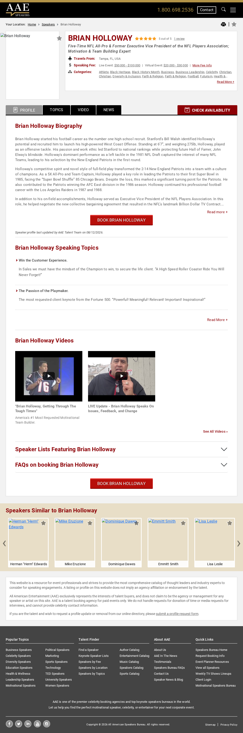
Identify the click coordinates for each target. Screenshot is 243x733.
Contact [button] (206, 10)
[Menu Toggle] (233, 10)
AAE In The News (165, 656)
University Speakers (58, 679)
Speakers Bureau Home (211, 650)
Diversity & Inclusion (126, 76)
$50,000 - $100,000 (127, 65)
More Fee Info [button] (202, 65)
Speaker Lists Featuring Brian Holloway (65, 449)
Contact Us (161, 673)
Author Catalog (129, 650)
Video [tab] (83, 110)
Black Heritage (120, 72)
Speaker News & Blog (168, 679)
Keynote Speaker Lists (94, 656)
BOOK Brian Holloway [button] (121, 220)
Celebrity (212, 72)
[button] (4, 542)
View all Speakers (208, 667)
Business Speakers (19, 650)
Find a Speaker (88, 650)
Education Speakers (19, 667)
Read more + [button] (217, 212)
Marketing (52, 656)
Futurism (206, 76)
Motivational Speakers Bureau (216, 685)
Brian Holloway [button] (100, 38)
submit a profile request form (177, 614)
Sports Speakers (56, 662)
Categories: (82, 72)
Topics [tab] (56, 110)
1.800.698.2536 (175, 10)
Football (193, 76)
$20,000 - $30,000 (176, 65)
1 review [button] (179, 38)
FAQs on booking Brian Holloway (56, 464)
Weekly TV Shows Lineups (213, 673)
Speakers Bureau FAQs (169, 667)
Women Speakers (57, 685)
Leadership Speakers (20, 679)
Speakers (48, 24)
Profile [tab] (27, 110)
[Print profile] (223, 24)
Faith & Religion (153, 76)
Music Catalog (129, 662)
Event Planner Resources (212, 662)
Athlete (104, 72)
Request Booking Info (210, 656)
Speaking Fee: (84, 65)
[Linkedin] (28, 726)
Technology (53, 667)
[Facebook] (9, 726)
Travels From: (84, 58)
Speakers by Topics (92, 673)
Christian (225, 72)
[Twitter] (18, 726)
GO (224, 10)
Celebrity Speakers (18, 656)
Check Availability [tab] (210, 110)
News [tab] (108, 110)
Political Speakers (57, 650)
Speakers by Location (93, 667)
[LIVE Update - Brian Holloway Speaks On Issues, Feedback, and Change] (121, 376)
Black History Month (146, 72)
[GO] (224, 10)
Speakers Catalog (131, 667)
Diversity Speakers (18, 662)
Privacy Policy (228, 724)
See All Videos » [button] (215, 431)
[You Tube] (37, 726)
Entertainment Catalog (134, 656)
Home (32, 24)
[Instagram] (46, 726)
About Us (160, 650)
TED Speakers (55, 673)
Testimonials (162, 662)
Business (167, 72)
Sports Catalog (129, 673)
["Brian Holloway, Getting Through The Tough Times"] (48, 376)
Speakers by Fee (90, 662)
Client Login (203, 679)
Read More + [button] (225, 82)
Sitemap (210, 724)
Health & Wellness (18, 673)
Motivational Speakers (21, 685)
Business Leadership (190, 72)
